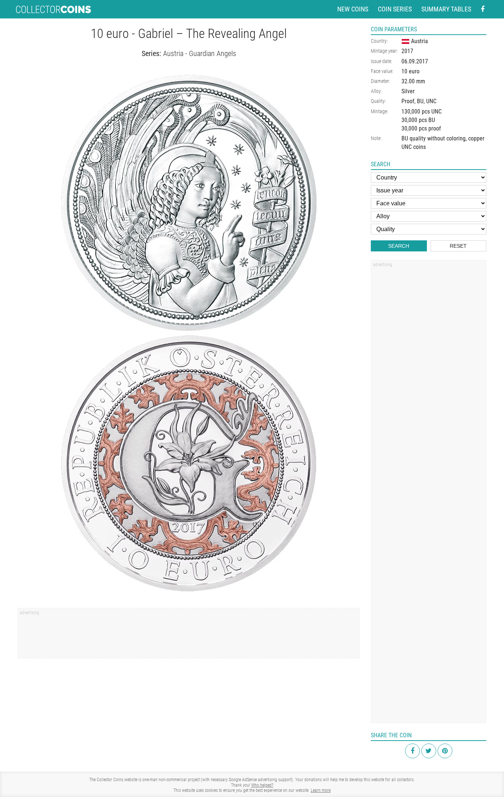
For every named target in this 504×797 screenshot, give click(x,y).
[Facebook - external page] (482, 9)
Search (398, 246)
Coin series (395, 9)
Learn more (321, 790)
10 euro (410, 71)
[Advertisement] (189, 635)
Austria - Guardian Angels (199, 53)
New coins (352, 9)
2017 (407, 51)
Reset (458, 246)
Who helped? (262, 785)
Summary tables (446, 9)
